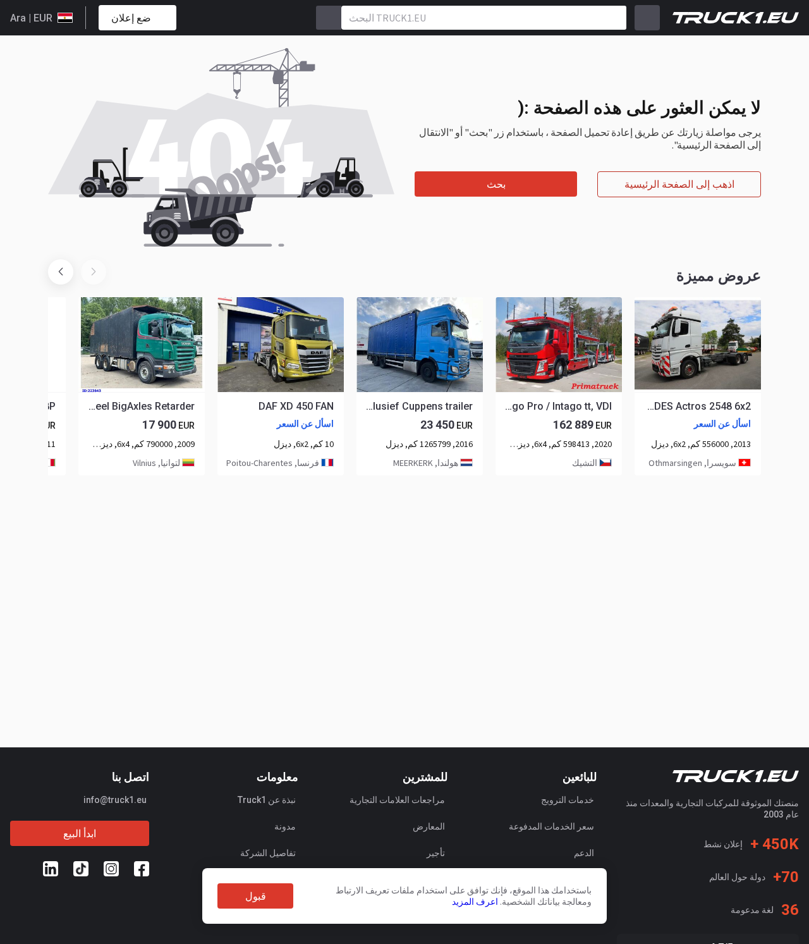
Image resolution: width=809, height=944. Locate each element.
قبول (255, 896)
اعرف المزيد (475, 901)
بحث (496, 184)
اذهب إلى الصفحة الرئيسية (679, 184)
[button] (60, 272)
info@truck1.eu (115, 800)
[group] (698, 386)
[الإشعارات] (230, 17)
